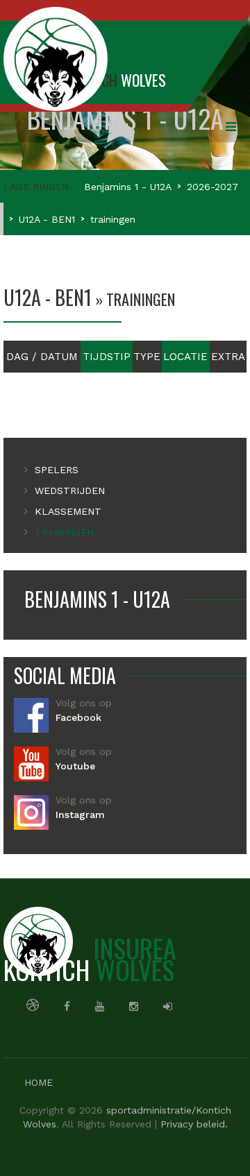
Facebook (78, 717)
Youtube (75, 766)
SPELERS (56, 469)
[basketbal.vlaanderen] (32, 1004)
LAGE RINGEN (36, 186)
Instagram (80, 814)
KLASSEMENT (68, 511)
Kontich (89, 958)
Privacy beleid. (194, 1124)
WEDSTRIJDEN (70, 490)
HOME (38, 1082)
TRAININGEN (64, 532)
